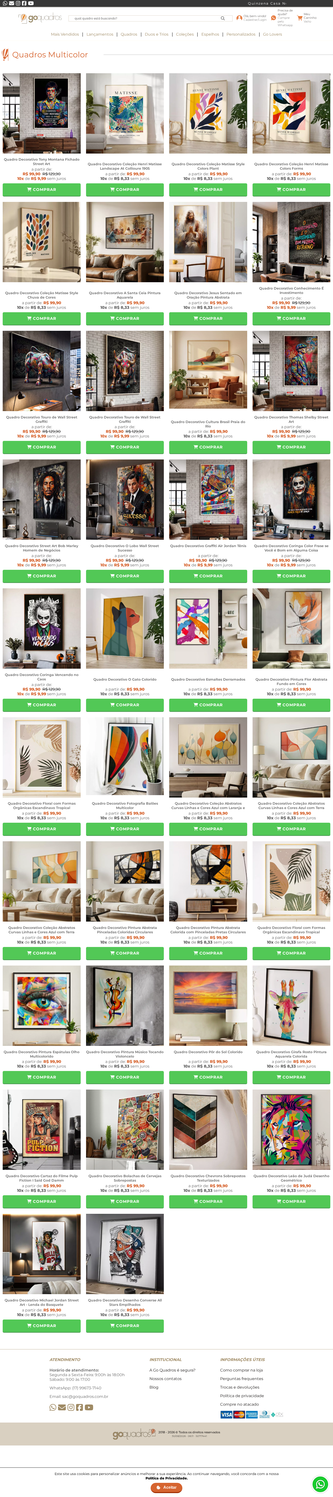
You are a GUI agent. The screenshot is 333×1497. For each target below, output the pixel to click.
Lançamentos (100, 34)
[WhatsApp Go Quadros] (52, 1407)
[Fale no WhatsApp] (320, 1484)
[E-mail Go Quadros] (62, 1407)
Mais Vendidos (65, 34)
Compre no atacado (239, 1404)
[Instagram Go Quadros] (71, 1407)
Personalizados (240, 34)
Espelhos (210, 34)
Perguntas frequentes (241, 1378)
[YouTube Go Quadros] (89, 1407)
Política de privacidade (242, 1395)
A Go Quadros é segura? (172, 1370)
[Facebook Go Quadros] (79, 1407)
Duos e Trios (156, 34)
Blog (153, 1387)
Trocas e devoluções (239, 1387)
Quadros (129, 34)
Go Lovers (272, 34)
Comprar (43, 189)
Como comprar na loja (241, 1370)
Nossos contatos (165, 1378)
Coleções (185, 34)
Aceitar (169, 1487)
